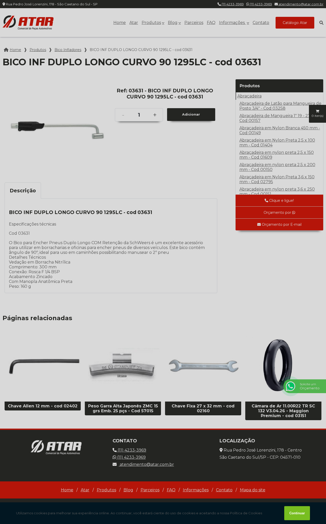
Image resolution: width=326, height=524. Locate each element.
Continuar (297, 513)
